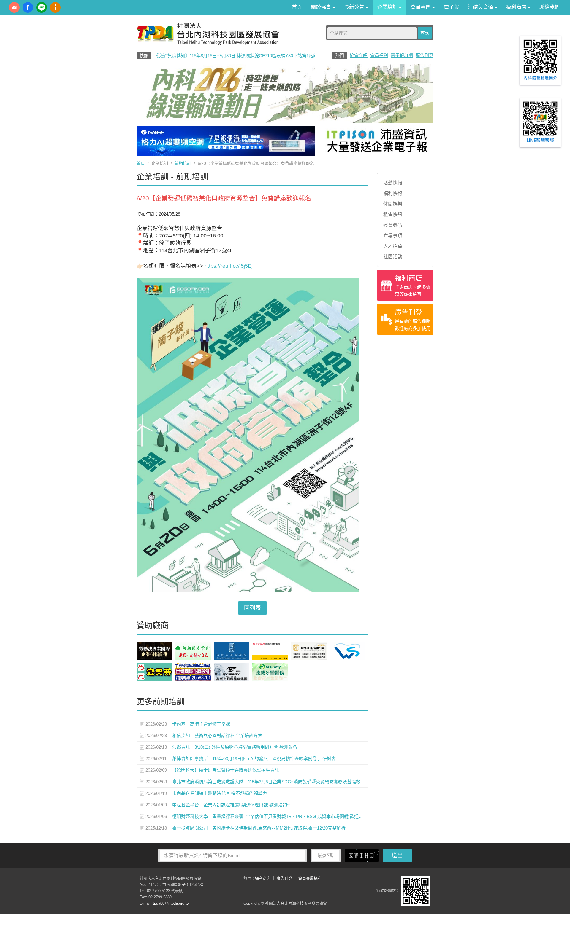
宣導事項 (392, 235)
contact (14, 7)
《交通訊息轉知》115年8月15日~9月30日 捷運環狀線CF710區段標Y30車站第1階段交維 (240, 55)
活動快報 (392, 182)
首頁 (297, 7)
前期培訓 (183, 163)
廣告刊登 (424, 55)
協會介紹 (359, 55)
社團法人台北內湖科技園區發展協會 (208, 33)
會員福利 (379, 55)
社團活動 (392, 256)
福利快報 (392, 193)
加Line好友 (41, 7)
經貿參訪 (392, 225)
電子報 (451, 7)
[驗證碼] (363, 855)
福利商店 (262, 878)
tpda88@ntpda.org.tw (171, 903)
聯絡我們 (549, 7)
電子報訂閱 (402, 55)
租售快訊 (392, 214)
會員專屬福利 (310, 878)
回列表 (252, 608)
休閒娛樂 (392, 203)
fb (28, 7)
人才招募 (392, 246)
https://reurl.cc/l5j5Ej (229, 266)
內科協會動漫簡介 (55, 7)
